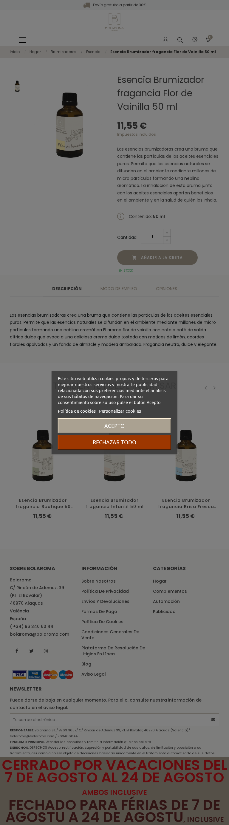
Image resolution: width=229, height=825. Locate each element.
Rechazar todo (114, 442)
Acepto (114, 425)
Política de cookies (77, 411)
